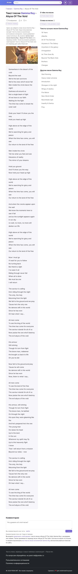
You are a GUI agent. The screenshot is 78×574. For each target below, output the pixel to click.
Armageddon (46, 51)
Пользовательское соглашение (17, 560)
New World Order (47, 96)
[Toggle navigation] (70, 2)
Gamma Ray (18, 9)
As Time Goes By (47, 54)
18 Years (44, 32)
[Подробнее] (54, 20)
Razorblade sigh (47, 100)
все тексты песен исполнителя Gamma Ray (36, 540)
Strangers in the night (49, 85)
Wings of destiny (47, 89)
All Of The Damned (48, 40)
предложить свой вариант (22, 536)
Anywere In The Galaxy (49, 43)
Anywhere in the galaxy (49, 47)
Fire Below (45, 92)
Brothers (44, 61)
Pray (43, 107)
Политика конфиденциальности (17, 563)
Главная (9, 9)
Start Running (46, 74)
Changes (44, 65)
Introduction (45, 82)
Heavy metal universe (49, 78)
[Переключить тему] (65, 3)
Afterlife (44, 36)
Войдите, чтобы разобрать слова (50, 24)
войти (28, 531)
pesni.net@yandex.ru (36, 555)
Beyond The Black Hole (49, 58)
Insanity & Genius (47, 103)
